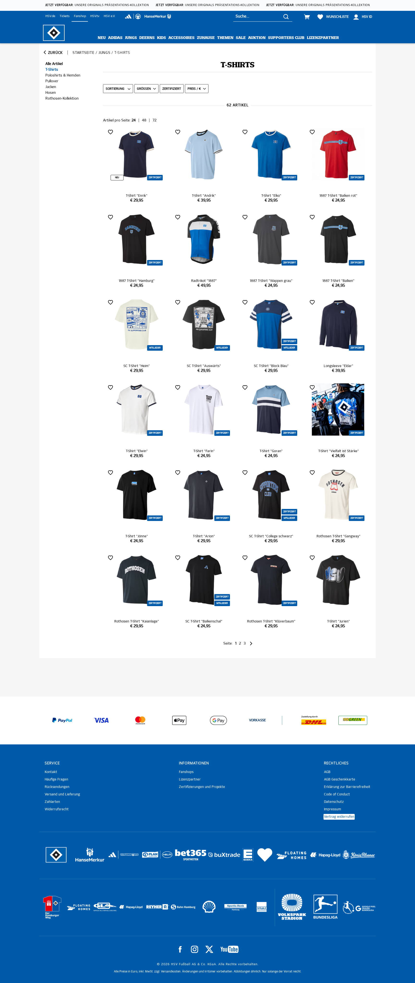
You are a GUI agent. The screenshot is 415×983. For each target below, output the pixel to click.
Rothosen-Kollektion (62, 98)
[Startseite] (54, 33)
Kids (161, 38)
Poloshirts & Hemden (62, 75)
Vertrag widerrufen (339, 816)
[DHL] (313, 720)
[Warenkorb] (307, 17)
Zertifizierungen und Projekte (202, 787)
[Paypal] (62, 720)
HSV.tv (94, 16)
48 (144, 120)
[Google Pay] (218, 720)
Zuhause (206, 38)
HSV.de (50, 16)
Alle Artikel (54, 64)
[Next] (250, 643)
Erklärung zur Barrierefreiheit (347, 787)
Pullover (51, 81)
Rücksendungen (57, 787)
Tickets (65, 16)
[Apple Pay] (179, 720)
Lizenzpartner (323, 38)
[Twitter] (209, 949)
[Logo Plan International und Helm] (148, 857)
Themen (225, 38)
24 (134, 120)
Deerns (147, 38)
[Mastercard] (140, 720)
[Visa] (101, 720)
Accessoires (181, 38)
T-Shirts (51, 69)
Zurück (55, 53)
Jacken (50, 87)
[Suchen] (286, 16)
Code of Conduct (337, 794)
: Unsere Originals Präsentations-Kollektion (97, 5)
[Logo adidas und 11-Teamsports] (113, 857)
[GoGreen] (352, 720)
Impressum (332, 809)
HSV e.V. (109, 16)
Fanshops (186, 772)
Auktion (257, 38)
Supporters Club (286, 38)
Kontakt (51, 772)
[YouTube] (229, 949)
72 (155, 120)
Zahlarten (52, 802)
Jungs (131, 38)
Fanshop (80, 16)
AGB (327, 772)
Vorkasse (257, 720)
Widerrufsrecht (57, 809)
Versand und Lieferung (62, 794)
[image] (136, 165)
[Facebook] (180, 949)
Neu (102, 38)
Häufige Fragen (56, 779)
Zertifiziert (171, 88)
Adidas (115, 38)
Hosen (50, 93)
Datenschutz (334, 802)
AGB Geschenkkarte (339, 779)
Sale (241, 38)
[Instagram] (194, 949)
